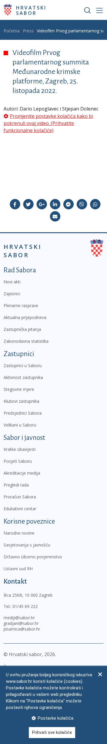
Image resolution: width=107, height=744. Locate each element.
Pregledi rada (16, 485)
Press (28, 31)
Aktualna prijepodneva (25, 317)
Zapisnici (12, 293)
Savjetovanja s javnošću (27, 545)
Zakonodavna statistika (26, 341)
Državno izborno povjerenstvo (33, 557)
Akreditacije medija (22, 473)
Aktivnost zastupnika (23, 377)
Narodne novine (19, 533)
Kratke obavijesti (20, 449)
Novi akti (12, 282)
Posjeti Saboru (18, 461)
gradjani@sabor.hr (21, 623)
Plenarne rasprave (21, 305)
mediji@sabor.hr (19, 617)
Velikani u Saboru (20, 425)
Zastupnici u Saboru (23, 365)
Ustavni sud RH (18, 568)
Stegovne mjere (19, 389)
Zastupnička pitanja (22, 329)
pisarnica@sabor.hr (22, 629)
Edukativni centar (20, 508)
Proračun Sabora (20, 497)
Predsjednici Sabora (23, 413)
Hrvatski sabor (31, 10)
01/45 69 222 (25, 606)
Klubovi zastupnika (21, 401)
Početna (12, 31)
